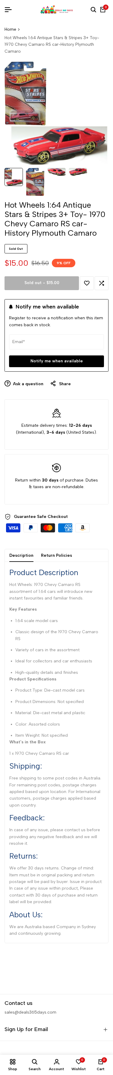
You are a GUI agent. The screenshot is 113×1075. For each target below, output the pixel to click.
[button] (87, 283)
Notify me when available (56, 361)
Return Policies (56, 555)
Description (21, 555)
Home (10, 29)
